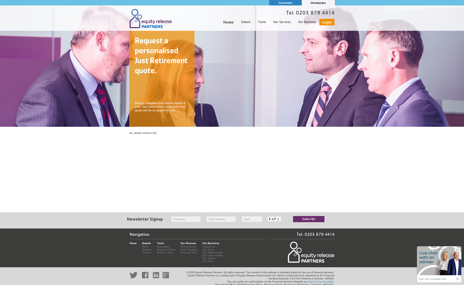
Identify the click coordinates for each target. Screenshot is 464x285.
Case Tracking (189, 249)
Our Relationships (212, 252)
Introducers (318, 3)
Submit (245, 22)
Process (146, 252)
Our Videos (208, 258)
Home (228, 22)
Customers (285, 3)
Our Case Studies (212, 255)
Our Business (307, 22)
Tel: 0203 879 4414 (315, 234)
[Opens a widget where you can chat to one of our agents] (439, 264)
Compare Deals (166, 249)
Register (147, 249)
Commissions (188, 246)
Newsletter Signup (145, 219)
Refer (145, 246)
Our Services (282, 22)
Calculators (163, 246)
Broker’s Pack (165, 252)
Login (327, 22)
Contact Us (208, 246)
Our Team (208, 249)
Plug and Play (188, 252)
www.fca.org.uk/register (320, 281)
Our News (208, 261)
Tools (262, 22)
